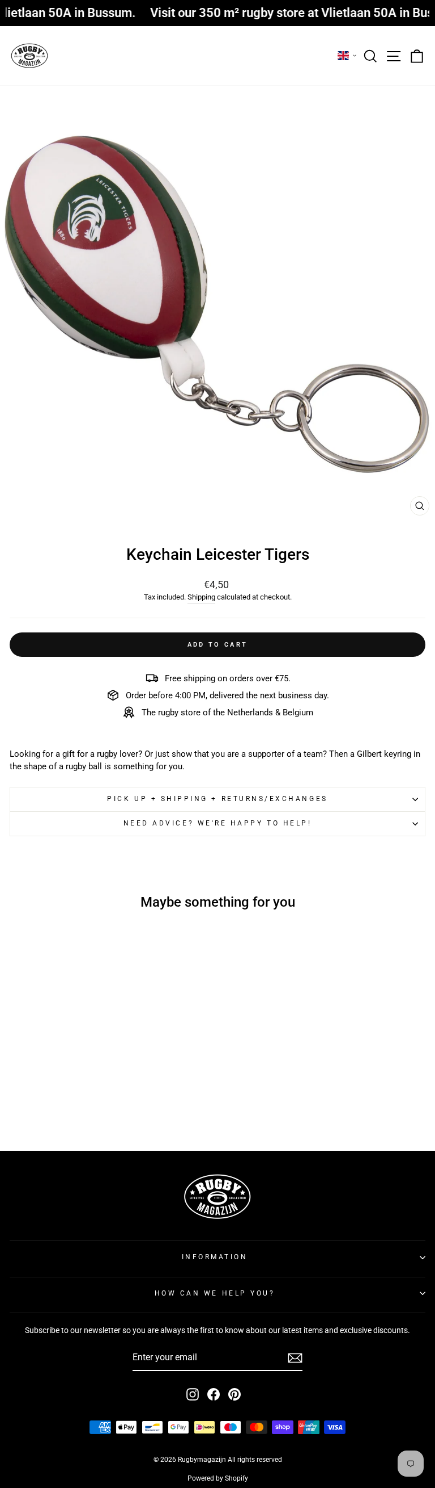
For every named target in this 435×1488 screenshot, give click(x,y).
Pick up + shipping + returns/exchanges (217, 799)
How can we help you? (215, 1293)
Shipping (201, 597)
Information (215, 1257)
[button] (347, 56)
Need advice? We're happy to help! (217, 823)
